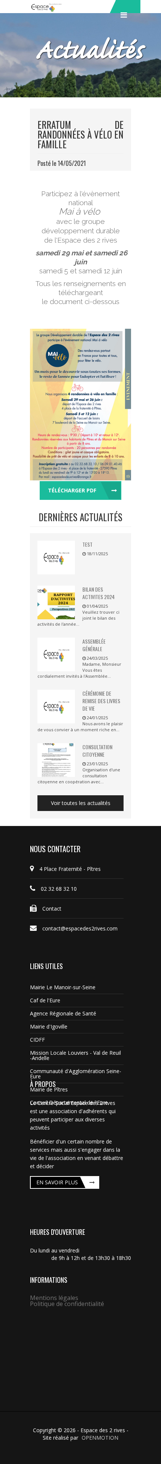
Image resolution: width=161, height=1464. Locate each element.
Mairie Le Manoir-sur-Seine (62, 987)
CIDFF (37, 1039)
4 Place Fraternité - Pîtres (70, 868)
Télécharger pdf (72, 490)
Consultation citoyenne (97, 750)
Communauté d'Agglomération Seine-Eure (75, 1073)
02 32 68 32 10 (59, 888)
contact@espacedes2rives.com (80, 928)
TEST (87, 544)
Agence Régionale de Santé (63, 1013)
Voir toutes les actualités (80, 803)
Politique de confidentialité (67, 1304)
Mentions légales (54, 1298)
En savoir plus (57, 1182)
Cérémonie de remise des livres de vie (101, 700)
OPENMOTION (100, 1437)
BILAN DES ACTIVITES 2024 (98, 593)
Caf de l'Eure (45, 1000)
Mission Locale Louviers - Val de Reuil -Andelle (75, 1055)
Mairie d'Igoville (48, 1026)
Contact (51, 908)
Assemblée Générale (94, 645)
